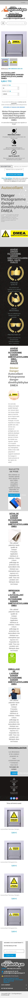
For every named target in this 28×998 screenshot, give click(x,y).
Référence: (4, 68)
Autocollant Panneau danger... (10, 829)
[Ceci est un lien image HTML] (11, 798)
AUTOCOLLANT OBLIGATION (14, 787)
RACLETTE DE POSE (15, 495)
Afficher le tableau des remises (14, 107)
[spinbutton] (10, 88)
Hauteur (5, 91)
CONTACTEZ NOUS (15, 773)
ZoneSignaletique (16, 993)
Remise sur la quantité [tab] (14, 169)
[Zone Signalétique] (14, 9)
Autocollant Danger (15, 174)
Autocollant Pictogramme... (9, 862)
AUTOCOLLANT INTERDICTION (14, 793)
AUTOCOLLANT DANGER (14, 781)
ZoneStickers (4, 995)
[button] (18, 87)
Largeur (5, 85)
